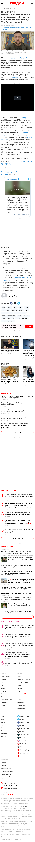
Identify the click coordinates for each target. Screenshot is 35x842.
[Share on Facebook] (11, 303)
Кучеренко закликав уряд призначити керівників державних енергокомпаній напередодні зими (16, 598)
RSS (21, 747)
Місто (2, 712)
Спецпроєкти (21, 708)
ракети (19, 315)
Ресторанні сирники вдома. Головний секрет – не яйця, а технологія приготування (19, 662)
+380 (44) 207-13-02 (10, 785)
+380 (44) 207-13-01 (10, 783)
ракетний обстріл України (21, 58)
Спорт (3, 688)
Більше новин (17, 617)
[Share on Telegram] (18, 303)
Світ (2, 685)
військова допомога (7, 313)
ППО (27, 310)
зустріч (18, 318)
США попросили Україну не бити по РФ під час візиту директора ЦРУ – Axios (16, 566)
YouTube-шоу (21, 705)
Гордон (3, 8)
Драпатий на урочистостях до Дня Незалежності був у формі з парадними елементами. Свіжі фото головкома (17, 654)
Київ (2, 716)
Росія (3, 307)
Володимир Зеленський (8, 321)
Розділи (20, 673)
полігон (17, 313)
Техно (3, 694)
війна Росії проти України (8, 315)
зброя (20, 307)
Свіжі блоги (6, 393)
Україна (9, 307)
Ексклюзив (21, 694)
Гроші (3, 682)
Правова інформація (7, 771)
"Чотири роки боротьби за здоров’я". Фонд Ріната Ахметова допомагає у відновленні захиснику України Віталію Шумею (17, 573)
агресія (21, 310)
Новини (3, 673)
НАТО (15, 307)
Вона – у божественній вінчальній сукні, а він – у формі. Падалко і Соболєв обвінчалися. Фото (19, 627)
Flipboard (23, 744)
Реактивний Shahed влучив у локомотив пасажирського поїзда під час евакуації (18, 513)
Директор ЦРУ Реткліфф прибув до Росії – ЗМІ (16, 593)
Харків (3, 728)
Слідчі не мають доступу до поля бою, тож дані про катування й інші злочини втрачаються (17, 425)
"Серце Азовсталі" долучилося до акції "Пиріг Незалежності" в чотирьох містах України (16, 588)
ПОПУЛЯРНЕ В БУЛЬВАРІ (10, 621)
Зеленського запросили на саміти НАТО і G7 (10, 351)
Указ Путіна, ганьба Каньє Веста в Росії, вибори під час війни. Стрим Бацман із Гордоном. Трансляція (21, 580)
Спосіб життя (5, 697)
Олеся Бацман (24, 737)
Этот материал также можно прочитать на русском (17, 28)
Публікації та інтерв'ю (24, 679)
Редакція (3, 765)
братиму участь (24, 118)
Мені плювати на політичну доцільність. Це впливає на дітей (13, 417)
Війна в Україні (11, 8)
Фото (19, 697)
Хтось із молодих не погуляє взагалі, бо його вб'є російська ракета (17, 397)
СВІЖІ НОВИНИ (7, 546)
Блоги (19, 685)
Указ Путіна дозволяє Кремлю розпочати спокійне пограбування (14, 410)
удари (3, 318)
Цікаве (3, 705)
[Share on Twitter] (15, 303)
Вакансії (3, 762)
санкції (26, 307)
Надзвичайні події (6, 699)
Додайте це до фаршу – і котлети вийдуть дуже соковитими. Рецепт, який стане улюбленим (9, 380)
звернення (25, 318)
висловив (15, 77)
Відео (19, 699)
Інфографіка (4, 702)
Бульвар (5, 364)
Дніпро (3, 730)
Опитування (21, 702)
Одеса (3, 722)
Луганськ (4, 736)
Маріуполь (4, 733)
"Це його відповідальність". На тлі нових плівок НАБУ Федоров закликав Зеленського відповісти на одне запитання (19, 505)
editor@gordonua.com (11, 788)
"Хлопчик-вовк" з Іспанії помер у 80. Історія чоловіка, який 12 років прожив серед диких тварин (19, 496)
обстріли (23, 313)
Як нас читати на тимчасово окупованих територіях (8, 776)
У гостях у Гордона (23, 682)
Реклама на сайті (6, 768)
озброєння (14, 310)
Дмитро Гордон (24, 716)
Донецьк (3, 725)
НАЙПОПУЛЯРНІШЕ (8, 490)
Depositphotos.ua (23, 806)
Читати (29, 326)
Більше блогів (17, 432)
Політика (12, 353)
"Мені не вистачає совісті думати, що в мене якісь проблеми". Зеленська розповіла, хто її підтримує (19, 645)
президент (26, 315)
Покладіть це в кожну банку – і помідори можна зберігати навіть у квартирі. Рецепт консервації (18, 636)
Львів (2, 719)
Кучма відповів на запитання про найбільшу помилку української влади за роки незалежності (19, 530)
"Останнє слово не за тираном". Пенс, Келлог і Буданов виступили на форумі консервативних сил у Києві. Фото (18, 521)
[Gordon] (17, 3)
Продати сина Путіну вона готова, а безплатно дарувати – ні (15, 403)
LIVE (19, 691)
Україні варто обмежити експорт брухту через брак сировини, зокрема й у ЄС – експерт (16, 552)
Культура (3, 691)
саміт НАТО (11, 318)
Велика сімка (5, 310)
